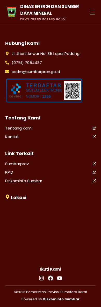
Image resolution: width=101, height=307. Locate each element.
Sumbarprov (17, 163)
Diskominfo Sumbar (23, 180)
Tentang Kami (18, 128)
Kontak (12, 136)
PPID (9, 172)
